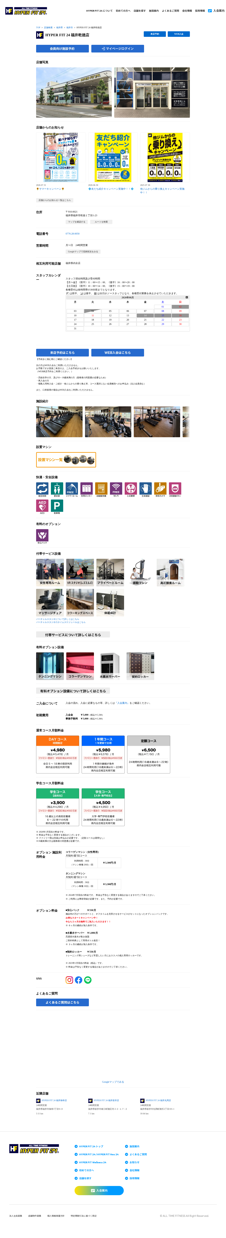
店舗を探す (140, 10)
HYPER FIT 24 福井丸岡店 (158, 1100)
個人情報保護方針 (56, 1216)
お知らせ (134, 1162)
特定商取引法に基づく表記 (84, 1216)
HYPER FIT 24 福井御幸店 (54, 1100)
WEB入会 (178, 34)
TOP (38, 27)
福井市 (69, 27)
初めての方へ (123, 10)
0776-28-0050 (72, 233)
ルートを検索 (101, 222)
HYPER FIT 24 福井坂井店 (106, 1100)
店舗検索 (48, 27)
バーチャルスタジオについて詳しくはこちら (57, 619)
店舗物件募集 (34, 1216)
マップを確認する (76, 222)
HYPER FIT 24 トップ (91, 1146)
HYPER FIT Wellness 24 (92, 1162)
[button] (74, 92)
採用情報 (200, 10)
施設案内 (154, 10)
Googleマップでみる (113, 1082)
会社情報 (187, 10)
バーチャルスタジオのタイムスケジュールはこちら (61, 622)
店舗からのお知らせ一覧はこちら (55, 200)
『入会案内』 (122, 703)
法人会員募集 (15, 1216)
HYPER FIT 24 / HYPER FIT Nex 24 (99, 1154)
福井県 (59, 27)
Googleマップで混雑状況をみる (83, 251)
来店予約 (155, 34)
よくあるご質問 (170, 10)
